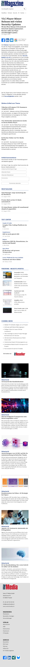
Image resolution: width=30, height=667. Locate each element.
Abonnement (6, 624)
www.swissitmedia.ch (8, 606)
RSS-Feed (5, 644)
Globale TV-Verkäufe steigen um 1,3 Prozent (16, 324)
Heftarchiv (5, 648)
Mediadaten (6, 614)
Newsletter (6, 642)
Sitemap (5, 646)
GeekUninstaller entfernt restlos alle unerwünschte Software (21, 285)
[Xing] (14, 659)
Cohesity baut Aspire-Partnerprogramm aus (15, 342)
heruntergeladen (9, 96)
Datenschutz (6, 628)
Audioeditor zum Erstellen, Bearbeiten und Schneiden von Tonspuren (21, 276)
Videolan (6, 45)
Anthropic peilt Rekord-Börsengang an (14, 327)
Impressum (6, 631)
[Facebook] (5, 659)
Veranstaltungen (7, 618)
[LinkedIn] (9, 659)
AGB (4, 626)
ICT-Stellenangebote (8, 650)
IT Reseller (6, 633)
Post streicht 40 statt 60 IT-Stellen (13, 348)
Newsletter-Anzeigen (8, 616)
